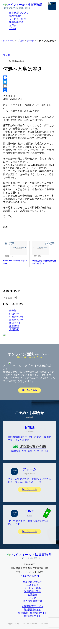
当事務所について (18, 12)
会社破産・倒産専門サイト (32, 612)
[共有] (29, 90)
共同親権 (14, 329)
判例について (16, 317)
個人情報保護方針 (32, 601)
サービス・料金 (17, 19)
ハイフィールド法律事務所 (25, 4)
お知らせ (14, 313)
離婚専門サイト (32, 609)
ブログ (12, 28)
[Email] (29, 86)
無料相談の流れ (17, 22)
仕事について (16, 320)
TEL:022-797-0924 (29, 576)
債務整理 (14, 326)
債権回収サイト (32, 616)
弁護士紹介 (15, 16)
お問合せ (14, 25)
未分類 (30, 40)
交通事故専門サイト (32, 606)
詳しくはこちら (29, 390)
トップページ (7, 40)
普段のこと (15, 323)
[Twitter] (29, 82)
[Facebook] (29, 77)
